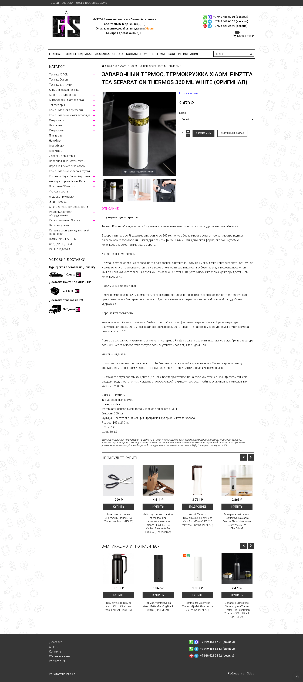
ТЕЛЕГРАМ (157, 54)
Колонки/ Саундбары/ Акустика (69, 176)
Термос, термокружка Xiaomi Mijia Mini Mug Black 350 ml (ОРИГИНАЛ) (158, 606)
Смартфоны (56, 130)
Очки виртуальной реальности (68, 206)
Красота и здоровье (62, 95)
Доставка (67, 3)
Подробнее (197, 506)
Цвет (182, 112)
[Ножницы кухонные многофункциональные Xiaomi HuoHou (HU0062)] (118, 480)
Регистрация (188, 54)
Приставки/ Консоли (62, 186)
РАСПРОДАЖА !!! (59, 249)
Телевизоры (57, 105)
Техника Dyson (58, 79)
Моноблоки (56, 145)
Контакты (133, 54)
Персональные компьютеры (67, 161)
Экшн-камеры (58, 201)
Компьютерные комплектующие (69, 115)
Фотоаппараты (58, 191)
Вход (171, 54)
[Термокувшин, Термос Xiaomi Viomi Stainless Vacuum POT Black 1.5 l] (118, 568)
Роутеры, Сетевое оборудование (60, 213)
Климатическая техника (64, 89)
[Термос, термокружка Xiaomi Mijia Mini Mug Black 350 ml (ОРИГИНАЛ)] (158, 568)
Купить (118, 506)
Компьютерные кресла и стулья (69, 171)
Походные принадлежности (147, 66)
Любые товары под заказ (91, 3)
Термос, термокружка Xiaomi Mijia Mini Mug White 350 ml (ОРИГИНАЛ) (197, 606)
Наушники (55, 125)
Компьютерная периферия (66, 110)
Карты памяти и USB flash (65, 220)
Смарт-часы (56, 120)
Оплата (117, 54)
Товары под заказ (78, 54)
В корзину (203, 133)
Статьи (55, 3)
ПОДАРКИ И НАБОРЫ (62, 239)
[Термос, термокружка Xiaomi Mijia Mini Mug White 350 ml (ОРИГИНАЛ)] (197, 568)
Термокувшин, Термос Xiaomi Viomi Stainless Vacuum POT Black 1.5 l (118, 606)
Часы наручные (59, 225)
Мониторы (55, 150)
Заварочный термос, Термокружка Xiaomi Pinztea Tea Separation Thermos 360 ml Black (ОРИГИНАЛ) (237, 609)
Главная (55, 54)
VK (145, 54)
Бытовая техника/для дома (66, 100)
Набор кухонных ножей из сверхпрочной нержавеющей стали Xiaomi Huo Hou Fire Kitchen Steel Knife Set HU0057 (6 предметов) (158, 523)
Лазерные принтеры (62, 156)
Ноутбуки (55, 140)
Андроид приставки (61, 196)
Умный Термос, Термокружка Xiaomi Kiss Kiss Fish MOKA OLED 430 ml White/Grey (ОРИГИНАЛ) (197, 519)
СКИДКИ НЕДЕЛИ (60, 244)
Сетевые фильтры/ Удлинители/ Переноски (69, 232)
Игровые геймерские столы (67, 166)
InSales (70, 674)
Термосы (173, 66)
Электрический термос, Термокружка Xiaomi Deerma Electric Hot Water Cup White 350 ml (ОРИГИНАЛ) (237, 521)
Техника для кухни (60, 84)
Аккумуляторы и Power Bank (67, 181)
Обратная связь (59, 656)
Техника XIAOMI (59, 74)
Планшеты (55, 135)
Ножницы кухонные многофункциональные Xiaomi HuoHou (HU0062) (118, 518)
